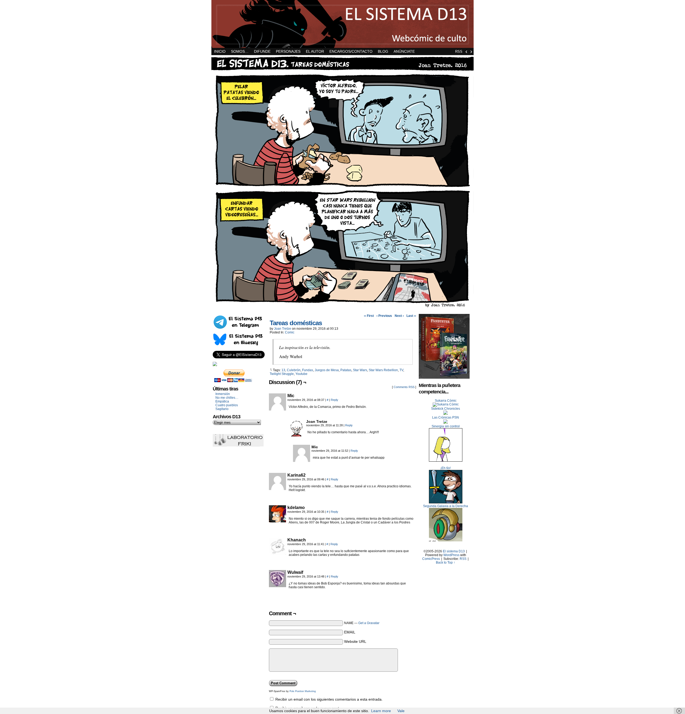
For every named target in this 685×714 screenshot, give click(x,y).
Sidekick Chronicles (445, 409)
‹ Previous (384, 316)
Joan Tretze (282, 329)
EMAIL (349, 632)
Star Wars (360, 370)
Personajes (288, 51)
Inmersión (222, 394)
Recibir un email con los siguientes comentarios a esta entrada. (329, 699)
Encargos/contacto (350, 51)
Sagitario (222, 409)
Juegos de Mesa (327, 370)
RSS (458, 52)
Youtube (301, 374)
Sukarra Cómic (445, 400)
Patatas (345, 370)
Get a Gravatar (368, 623)
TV (401, 370)
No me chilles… (226, 398)
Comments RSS (404, 387)
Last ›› (411, 316)
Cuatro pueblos (226, 405)
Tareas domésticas (296, 322)
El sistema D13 (342, 24)
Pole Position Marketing (303, 691)
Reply (334, 399)
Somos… (240, 51)
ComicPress (431, 559)
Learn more (381, 711)
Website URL (355, 641)
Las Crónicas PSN (445, 417)
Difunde (262, 51)
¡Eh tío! (445, 468)
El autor (315, 51)
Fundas (307, 370)
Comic (289, 332)
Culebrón (293, 370)
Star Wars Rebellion (383, 370)
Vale (401, 711)
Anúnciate (404, 51)
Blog (383, 51)
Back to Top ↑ (445, 562)
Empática (222, 401)
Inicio (220, 51)
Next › (399, 316)
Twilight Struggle (282, 374)
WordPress (451, 555)
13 (283, 370)
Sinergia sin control (446, 426)
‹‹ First (369, 316)
